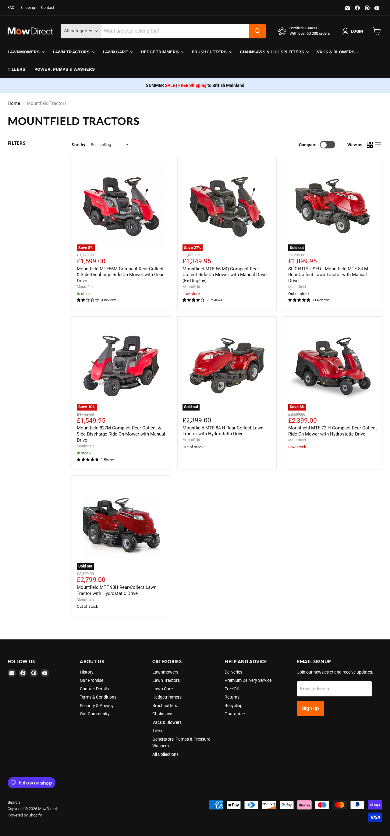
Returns (232, 697)
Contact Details (94, 688)
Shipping (27, 7)
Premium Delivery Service (248, 680)
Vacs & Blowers (336, 51)
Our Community (95, 713)
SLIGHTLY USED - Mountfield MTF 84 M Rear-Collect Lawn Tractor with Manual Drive (328, 274)
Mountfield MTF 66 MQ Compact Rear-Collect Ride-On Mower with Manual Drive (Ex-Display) (225, 274)
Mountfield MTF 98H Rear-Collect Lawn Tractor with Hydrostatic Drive (116, 590)
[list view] (378, 145)
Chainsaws (162, 713)
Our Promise (91, 680)
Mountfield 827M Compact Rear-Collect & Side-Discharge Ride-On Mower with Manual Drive (121, 434)
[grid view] (370, 145)
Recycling (234, 705)
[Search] (257, 31)
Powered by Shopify (25, 815)
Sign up (310, 708)
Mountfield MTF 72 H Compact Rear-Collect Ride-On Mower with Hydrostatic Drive (332, 431)
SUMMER (160, 85)
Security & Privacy (97, 705)
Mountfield (85, 287)
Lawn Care (116, 51)
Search (14, 802)
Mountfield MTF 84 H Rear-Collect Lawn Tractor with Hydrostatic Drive (223, 431)
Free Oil (232, 688)
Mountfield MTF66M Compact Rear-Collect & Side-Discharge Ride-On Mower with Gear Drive (120, 274)
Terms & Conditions (98, 697)
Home (14, 103)
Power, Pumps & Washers (64, 69)
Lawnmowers (24, 51)
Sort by (78, 144)
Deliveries (233, 672)
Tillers (16, 69)
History (87, 672)
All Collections (165, 754)
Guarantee (235, 713)
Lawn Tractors (72, 51)
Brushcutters (210, 51)
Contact (47, 7)
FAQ (11, 7)
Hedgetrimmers (160, 51)
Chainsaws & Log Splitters (273, 51)
